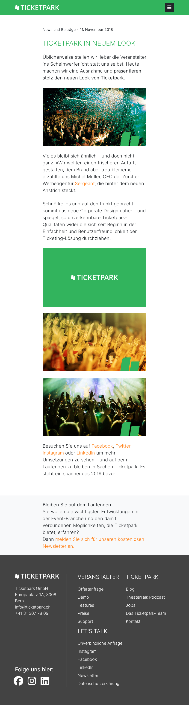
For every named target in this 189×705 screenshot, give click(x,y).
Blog (130, 589)
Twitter (122, 446)
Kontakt (133, 621)
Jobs (130, 605)
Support (85, 621)
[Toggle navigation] (169, 7)
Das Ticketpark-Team (146, 613)
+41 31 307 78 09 (31, 613)
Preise (83, 613)
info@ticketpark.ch (33, 607)
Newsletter (88, 675)
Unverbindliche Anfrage (100, 643)
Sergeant (85, 183)
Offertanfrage (90, 589)
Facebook (102, 446)
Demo (83, 597)
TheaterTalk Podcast (145, 597)
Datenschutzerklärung (98, 683)
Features (86, 605)
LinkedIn (86, 453)
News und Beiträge (59, 29)
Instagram (53, 453)
